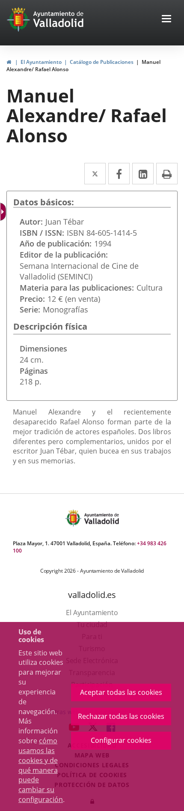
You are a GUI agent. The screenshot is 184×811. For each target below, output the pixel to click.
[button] (166, 19)
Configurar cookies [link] (121, 740)
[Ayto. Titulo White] (59, 19)
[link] (3, 211)
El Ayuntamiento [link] (41, 62)
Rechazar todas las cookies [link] (121, 716)
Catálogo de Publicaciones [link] (102, 62)
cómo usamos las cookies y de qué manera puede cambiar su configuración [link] (40, 770)
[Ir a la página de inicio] (19, 19)
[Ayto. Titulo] (101, 518)
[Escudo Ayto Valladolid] (74, 518)
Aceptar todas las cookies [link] (121, 692)
